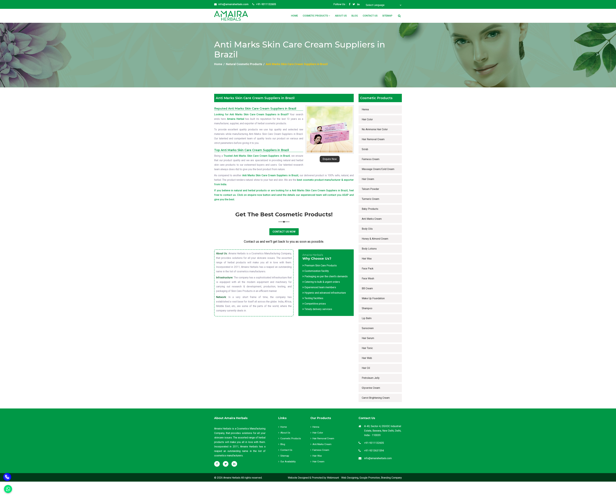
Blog (354, 15)
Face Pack (367, 268)
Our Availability (288, 461)
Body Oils (367, 228)
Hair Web (367, 358)
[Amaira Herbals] (231, 15)
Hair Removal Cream (373, 139)
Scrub (365, 149)
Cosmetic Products (316, 15)
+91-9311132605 (266, 4)
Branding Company (391, 477)
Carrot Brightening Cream (376, 397)
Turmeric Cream (370, 198)
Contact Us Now (284, 231)
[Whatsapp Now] (7, 477)
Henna (365, 109)
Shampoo (367, 308)
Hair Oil (366, 368)
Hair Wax (367, 258)
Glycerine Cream (371, 387)
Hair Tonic (367, 348)
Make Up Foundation (373, 298)
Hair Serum (368, 338)
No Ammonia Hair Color (375, 129)
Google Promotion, (369, 477)
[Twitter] (354, 4)
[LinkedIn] (358, 4)
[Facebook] (349, 4)
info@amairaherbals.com (233, 4)
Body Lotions (369, 248)
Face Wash (368, 278)
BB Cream (367, 288)
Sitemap (387, 15)
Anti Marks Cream (372, 218)
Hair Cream (368, 179)
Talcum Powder (370, 189)
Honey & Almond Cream (375, 238)
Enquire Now (330, 159)
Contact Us (370, 15)
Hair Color (367, 119)
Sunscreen (368, 328)
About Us (341, 15)
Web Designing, (350, 477)
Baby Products (370, 208)
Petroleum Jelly (371, 377)
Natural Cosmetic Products (244, 64)
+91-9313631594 (374, 450)
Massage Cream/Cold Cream (378, 169)
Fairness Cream (370, 159)
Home (294, 15)
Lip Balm (367, 318)
